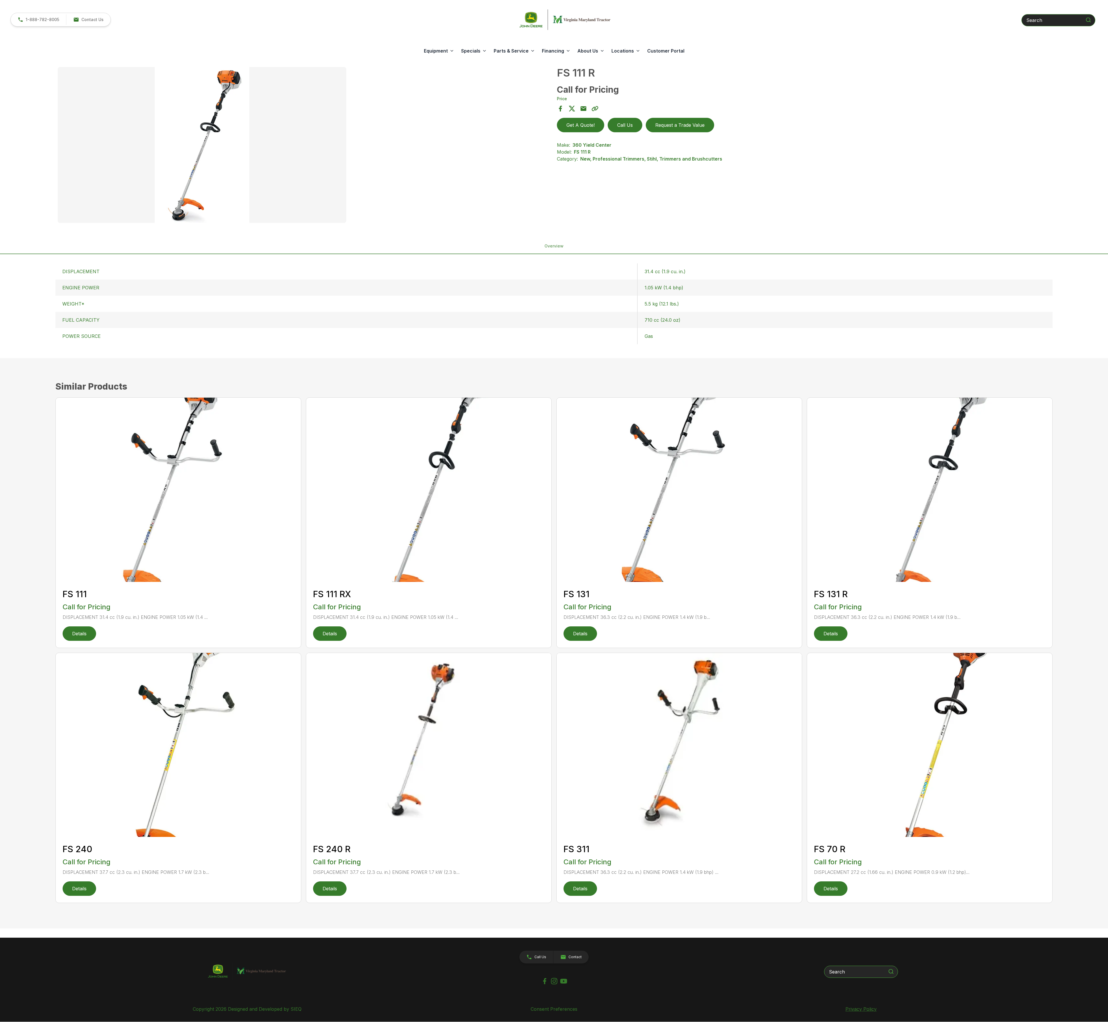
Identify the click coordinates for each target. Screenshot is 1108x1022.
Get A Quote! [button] (580, 125)
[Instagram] (554, 981)
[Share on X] (571, 108)
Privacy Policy (861, 1009)
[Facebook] (544, 981)
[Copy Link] (595, 108)
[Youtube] (563, 981)
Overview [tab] (554, 245)
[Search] (1088, 20)
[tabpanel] (304, 146)
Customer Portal (665, 51)
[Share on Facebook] (560, 108)
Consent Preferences (554, 1009)
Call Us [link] (625, 125)
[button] (88, 19)
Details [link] (79, 633)
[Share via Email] (583, 108)
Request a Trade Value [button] (680, 125)
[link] (38, 19)
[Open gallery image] (202, 145)
